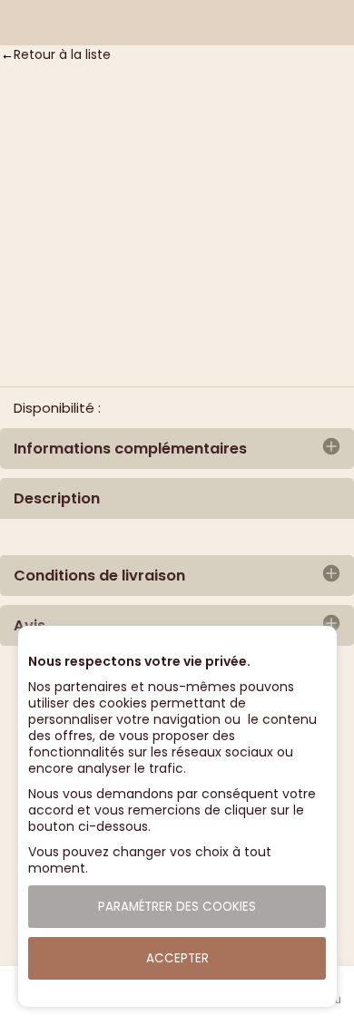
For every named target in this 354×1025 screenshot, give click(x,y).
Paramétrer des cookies (177, 906)
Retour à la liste (62, 54)
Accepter (177, 958)
